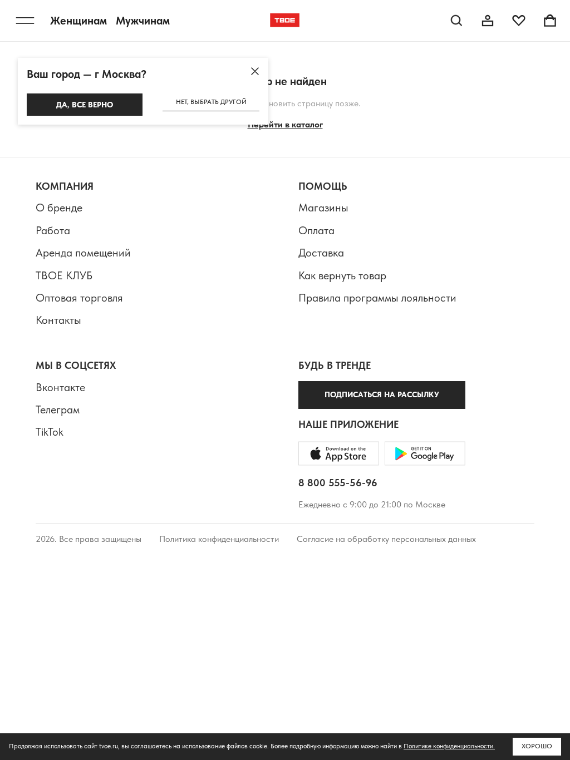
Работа (53, 230)
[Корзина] (550, 20)
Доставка (321, 252)
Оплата (316, 230)
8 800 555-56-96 (337, 482)
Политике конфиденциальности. (449, 746)
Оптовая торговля (79, 297)
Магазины (323, 207)
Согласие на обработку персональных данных (386, 539)
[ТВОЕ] (285, 20)
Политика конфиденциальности (219, 539)
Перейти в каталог (285, 124)
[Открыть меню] (25, 20)
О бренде (59, 207)
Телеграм (58, 409)
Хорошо (537, 746)
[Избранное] (518, 20)
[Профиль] (487, 20)
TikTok (49, 431)
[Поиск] (456, 20)
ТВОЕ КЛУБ (64, 275)
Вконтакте (60, 387)
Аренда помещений (83, 252)
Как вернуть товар (342, 275)
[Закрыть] (255, 71)
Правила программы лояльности (377, 297)
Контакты (58, 320)
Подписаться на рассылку (382, 394)
